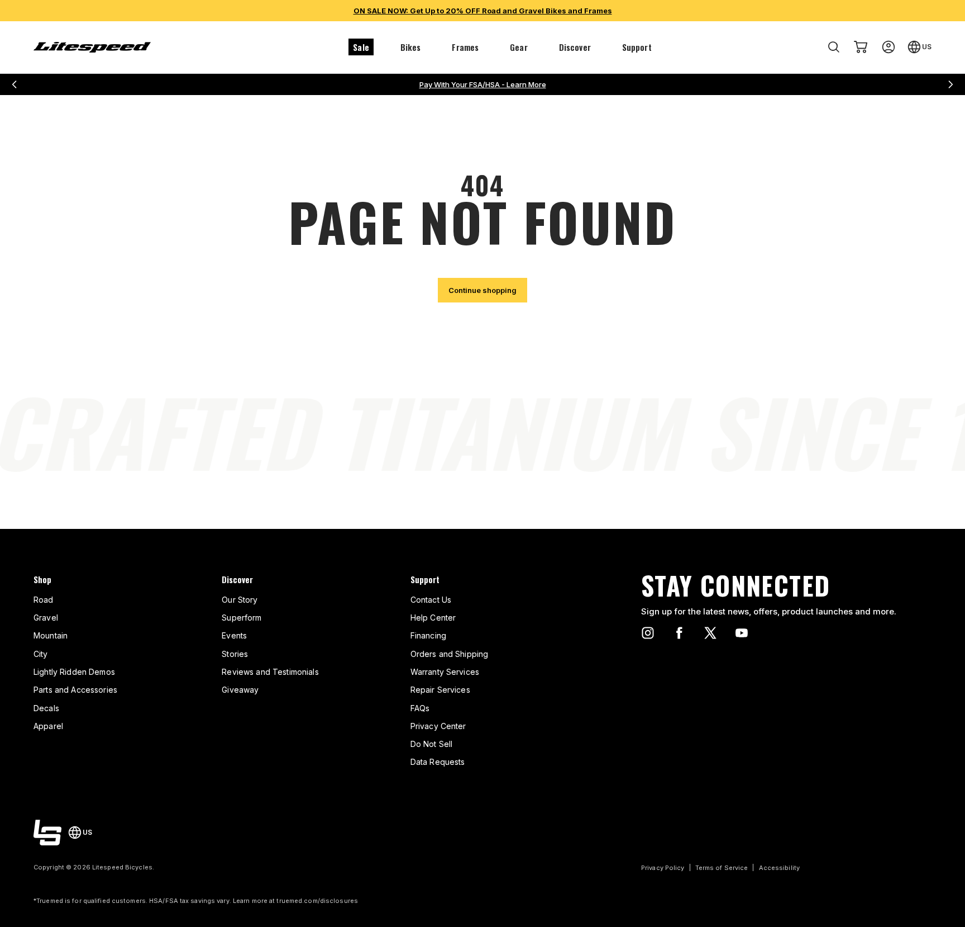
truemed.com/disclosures (317, 901)
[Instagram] (648, 633)
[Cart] (860, 47)
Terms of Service (721, 868)
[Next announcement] (950, 84)
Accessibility (779, 868)
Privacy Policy (663, 868)
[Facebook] (679, 633)
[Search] (833, 47)
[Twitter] (710, 633)
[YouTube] (741, 633)
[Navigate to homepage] (92, 47)
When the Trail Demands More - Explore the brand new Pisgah (483, 84)
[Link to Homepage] (47, 832)
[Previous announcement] (14, 84)
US (926, 46)
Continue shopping (482, 290)
